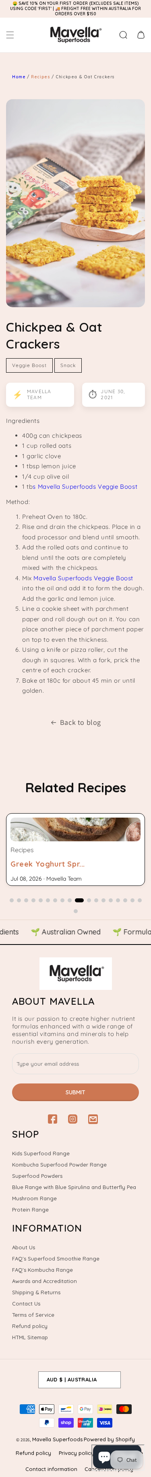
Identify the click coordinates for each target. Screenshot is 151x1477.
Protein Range (30, 1209)
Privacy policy (76, 1453)
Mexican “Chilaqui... (45, 864)
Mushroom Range (34, 1198)
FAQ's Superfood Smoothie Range (55, 1258)
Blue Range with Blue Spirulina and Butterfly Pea (74, 1187)
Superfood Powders (37, 1176)
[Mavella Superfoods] (75, 973)
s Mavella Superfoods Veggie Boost (85, 486)
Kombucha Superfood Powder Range (59, 1164)
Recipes (41, 77)
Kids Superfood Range (41, 1153)
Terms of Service (33, 1315)
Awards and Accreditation (44, 1281)
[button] (10, 35)
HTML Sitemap (30, 1337)
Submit (75, 1092)
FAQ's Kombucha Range (42, 1270)
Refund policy (30, 1326)
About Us (23, 1247)
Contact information (51, 1469)
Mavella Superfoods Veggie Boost (83, 578)
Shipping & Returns (36, 1292)
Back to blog (80, 722)
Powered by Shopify (109, 1439)
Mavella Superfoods (57, 1439)
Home (18, 77)
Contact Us (26, 1303)
